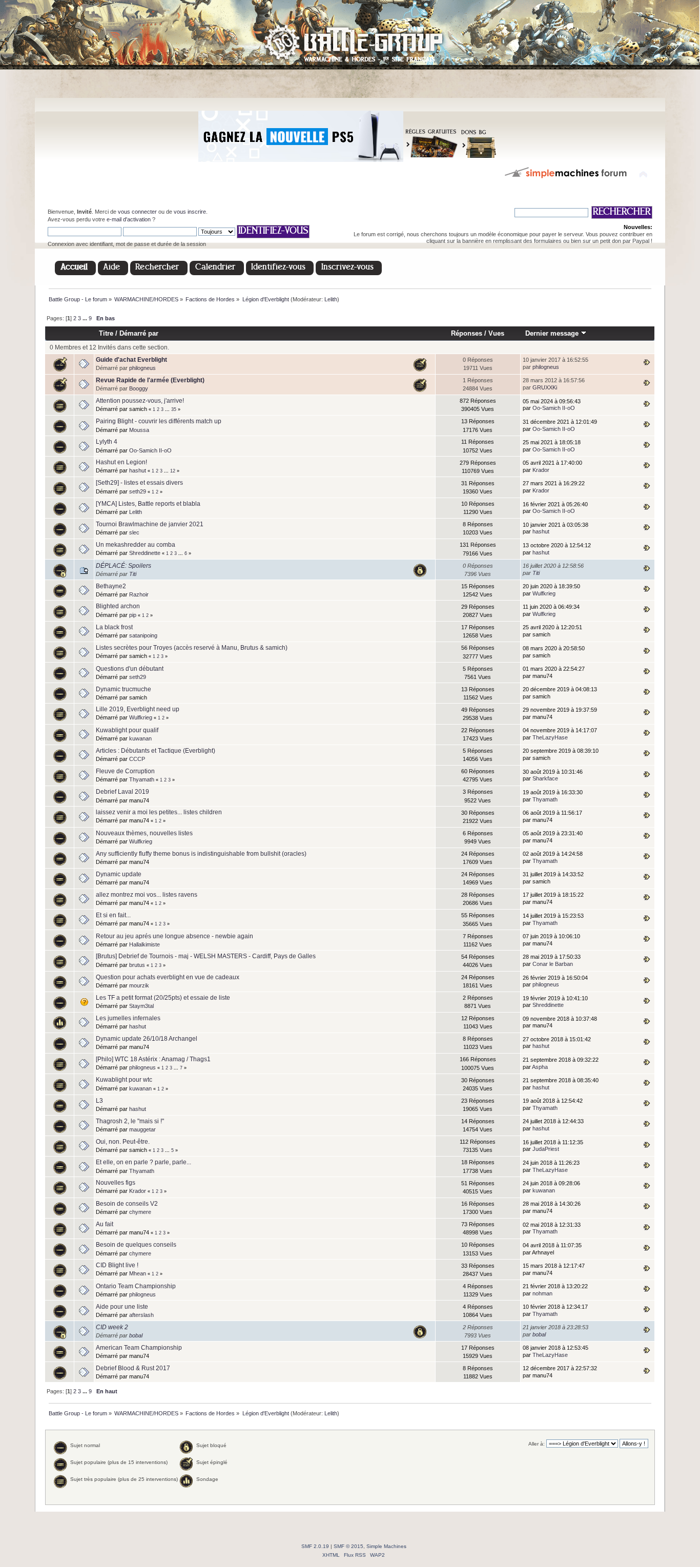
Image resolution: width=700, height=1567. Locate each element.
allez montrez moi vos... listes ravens (146, 894)
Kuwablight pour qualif (127, 730)
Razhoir (139, 594)
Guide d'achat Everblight (131, 359)
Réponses (466, 333)
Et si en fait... (113, 915)
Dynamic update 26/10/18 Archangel (146, 1038)
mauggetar (142, 1129)
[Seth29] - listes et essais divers (139, 482)
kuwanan (140, 738)
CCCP (137, 759)
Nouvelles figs (115, 1182)
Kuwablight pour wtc (124, 1079)
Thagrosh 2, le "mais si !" (130, 1121)
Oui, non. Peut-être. (123, 1141)
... (86, 318)
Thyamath (141, 779)
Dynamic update (118, 874)
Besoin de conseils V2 (127, 1203)
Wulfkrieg (543, 593)
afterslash (141, 1315)
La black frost (114, 627)
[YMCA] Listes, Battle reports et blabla (148, 503)
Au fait (104, 1224)
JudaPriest (545, 1149)
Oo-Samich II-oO (553, 408)
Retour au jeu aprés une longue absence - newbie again (174, 936)
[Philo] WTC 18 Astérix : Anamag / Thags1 (153, 1059)
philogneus (142, 368)
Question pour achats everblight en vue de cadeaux (167, 977)
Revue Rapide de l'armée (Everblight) (150, 380)
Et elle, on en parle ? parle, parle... (143, 1162)
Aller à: (536, 1444)
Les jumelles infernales (128, 1018)
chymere (140, 1212)
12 (172, 470)
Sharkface (545, 778)
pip (132, 615)
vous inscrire (190, 212)
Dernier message (553, 333)
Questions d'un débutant (129, 668)
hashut (137, 470)
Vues (496, 333)
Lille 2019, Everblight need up (137, 709)
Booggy (138, 388)
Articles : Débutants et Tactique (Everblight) (155, 750)
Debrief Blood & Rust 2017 (133, 1368)
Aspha (540, 1067)
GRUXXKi (544, 387)
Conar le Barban (552, 964)
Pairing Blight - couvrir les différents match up (158, 421)
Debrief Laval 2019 (122, 791)
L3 (99, 1100)
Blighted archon (118, 606)
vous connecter (137, 212)
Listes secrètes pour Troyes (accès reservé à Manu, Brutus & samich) (191, 647)
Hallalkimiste (144, 944)
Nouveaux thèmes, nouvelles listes (144, 833)
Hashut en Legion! (121, 462)
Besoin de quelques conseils (136, 1244)
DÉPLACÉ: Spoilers (123, 565)
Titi (132, 574)
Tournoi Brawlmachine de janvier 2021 (149, 524)
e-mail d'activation (129, 219)
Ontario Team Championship (136, 1286)
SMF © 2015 (348, 1546)
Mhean (137, 1273)
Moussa (139, 430)
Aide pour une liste (122, 1306)
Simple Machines (386, 1546)
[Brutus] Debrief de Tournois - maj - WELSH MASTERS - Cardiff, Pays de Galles (206, 956)
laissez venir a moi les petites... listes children (159, 812)
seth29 (137, 491)
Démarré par (138, 333)
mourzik (139, 985)
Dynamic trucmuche (123, 689)
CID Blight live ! (117, 1265)
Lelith (330, 299)
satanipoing (143, 635)
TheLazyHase (550, 737)
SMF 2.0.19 (315, 1546)
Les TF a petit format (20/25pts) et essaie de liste (163, 997)
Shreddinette (144, 553)
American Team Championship (139, 1347)
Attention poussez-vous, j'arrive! (140, 400)
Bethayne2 (111, 586)
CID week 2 (112, 1327)
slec (134, 532)
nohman (542, 1293)
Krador (540, 470)
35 (173, 409)
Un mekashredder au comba (135, 544)
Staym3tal (141, 1006)
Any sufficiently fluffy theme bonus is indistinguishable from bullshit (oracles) (201, 853)
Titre (106, 333)
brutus (137, 965)
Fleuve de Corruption (125, 771)
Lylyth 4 (106, 441)
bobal (135, 1335)
